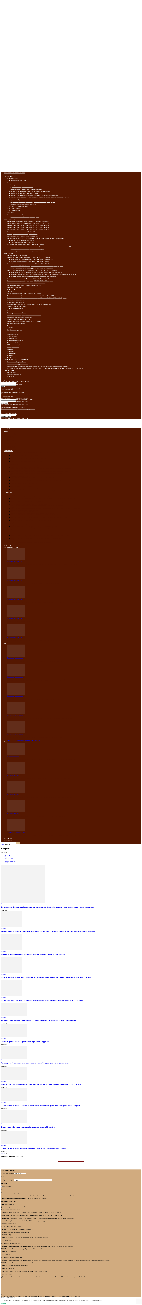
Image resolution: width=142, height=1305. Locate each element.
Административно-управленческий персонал (22, 187)
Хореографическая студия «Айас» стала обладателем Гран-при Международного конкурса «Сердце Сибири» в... (41, 1105)
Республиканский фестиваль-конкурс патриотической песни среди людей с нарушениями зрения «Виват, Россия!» (43, 498)
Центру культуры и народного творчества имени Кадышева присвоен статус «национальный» (41, 759)
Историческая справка (12, 178)
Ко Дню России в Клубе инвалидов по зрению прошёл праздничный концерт (34, 699)
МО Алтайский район (12, 332)
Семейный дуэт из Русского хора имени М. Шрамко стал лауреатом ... (26, 1042)
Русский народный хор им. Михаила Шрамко (23, 457)
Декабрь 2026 (11, 544)
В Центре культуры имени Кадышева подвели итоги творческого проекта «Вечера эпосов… (40, 797)
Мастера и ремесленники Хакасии (17, 359)
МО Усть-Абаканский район (14, 345)
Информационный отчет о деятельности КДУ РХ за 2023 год (22, 236)
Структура (9, 182)
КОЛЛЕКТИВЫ (8, 451)
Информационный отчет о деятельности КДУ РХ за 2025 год (22, 231)
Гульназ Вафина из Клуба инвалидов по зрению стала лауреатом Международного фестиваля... (35, 1148)
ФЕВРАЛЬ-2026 (11, 434)
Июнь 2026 (10, 523)
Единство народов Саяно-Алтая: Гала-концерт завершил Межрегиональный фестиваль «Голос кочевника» (45, 602)
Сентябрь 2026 (11, 533)
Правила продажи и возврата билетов (16, 313)
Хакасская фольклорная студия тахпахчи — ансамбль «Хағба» (28, 462)
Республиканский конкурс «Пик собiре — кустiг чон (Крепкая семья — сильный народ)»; (36, 538)
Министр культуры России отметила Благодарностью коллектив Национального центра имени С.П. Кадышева (41, 1084)
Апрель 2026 (10, 507)
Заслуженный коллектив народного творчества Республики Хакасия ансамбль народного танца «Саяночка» (41, 468)
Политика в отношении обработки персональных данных (25, 217)
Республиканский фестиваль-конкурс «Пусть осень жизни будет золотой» (31, 542)
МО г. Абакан (10, 351)
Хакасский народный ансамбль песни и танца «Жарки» (26, 467)
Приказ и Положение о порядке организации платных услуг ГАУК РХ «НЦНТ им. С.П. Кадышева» (32, 270)
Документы (8, 253)
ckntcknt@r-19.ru (9, 1204)
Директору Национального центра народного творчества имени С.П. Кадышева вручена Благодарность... (39, 1020)
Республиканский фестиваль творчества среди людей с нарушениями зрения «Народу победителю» (39, 517)
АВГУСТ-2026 (11, 443)
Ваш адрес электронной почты (24, 399)
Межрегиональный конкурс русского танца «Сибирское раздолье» (29, 504)
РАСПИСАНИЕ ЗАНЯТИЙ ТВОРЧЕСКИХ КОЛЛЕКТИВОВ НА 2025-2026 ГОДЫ (31, 452)
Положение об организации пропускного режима (19, 317)
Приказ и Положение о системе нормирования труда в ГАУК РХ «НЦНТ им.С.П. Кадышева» (30, 263)
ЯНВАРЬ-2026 (11, 433)
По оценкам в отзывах (10, 861)
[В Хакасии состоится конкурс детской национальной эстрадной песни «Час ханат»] (16, 811)
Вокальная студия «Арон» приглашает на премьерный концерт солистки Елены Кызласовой (40, 583)
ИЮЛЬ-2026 (10, 442)
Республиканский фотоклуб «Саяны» (21, 486)
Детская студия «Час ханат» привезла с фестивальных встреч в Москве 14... (28, 1127)
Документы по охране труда (14, 287)
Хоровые (9, 454)
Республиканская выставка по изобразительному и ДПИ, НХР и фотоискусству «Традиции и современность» (41, 535)
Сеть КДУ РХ (8, 328)
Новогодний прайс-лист (17, 308)
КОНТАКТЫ (7, 545)
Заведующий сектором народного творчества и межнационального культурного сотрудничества (34, 195)
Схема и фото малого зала (13, 210)
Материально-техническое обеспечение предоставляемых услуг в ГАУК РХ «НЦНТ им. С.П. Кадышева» (33, 295)
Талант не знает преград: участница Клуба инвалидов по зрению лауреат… (34, 661)
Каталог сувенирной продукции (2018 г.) (17, 364)
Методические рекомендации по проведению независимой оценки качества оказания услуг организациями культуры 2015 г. (41, 246)
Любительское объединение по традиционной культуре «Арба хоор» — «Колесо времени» (36, 488)
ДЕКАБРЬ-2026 (11, 449)
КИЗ (5, 643)
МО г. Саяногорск (11, 353)
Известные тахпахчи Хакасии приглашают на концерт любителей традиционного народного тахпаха (43, 835)
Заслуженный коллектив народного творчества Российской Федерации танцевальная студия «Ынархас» (40, 471)
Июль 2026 (10, 529)
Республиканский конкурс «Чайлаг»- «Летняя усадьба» (26, 525)
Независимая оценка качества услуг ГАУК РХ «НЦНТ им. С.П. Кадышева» (25, 244)
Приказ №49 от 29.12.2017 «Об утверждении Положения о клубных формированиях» (32, 259)
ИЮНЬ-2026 (10, 440)
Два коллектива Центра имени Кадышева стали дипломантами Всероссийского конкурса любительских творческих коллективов (47, 907)
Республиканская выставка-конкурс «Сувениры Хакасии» (27, 501)
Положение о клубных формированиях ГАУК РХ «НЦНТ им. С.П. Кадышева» (30, 261)
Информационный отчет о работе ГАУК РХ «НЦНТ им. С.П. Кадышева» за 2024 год (28, 227)
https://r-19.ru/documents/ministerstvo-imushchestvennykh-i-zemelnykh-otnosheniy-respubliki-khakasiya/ (59, 1277)
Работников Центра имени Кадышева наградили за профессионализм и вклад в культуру (33, 954)
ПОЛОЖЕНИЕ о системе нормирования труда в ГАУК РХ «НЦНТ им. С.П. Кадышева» (32, 268)
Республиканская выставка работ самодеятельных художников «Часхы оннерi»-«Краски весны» (38, 505)
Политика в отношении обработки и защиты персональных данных (24, 285)
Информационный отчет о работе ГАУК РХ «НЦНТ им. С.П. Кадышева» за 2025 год (28, 225)
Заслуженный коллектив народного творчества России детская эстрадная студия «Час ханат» (37, 473)
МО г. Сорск (10, 355)
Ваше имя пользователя (22, 383)
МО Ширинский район (13, 347)
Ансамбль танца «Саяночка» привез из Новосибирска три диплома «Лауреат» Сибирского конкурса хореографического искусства (48, 931)
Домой (2, 844)
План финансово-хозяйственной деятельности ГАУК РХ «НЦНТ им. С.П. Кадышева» (28, 221)
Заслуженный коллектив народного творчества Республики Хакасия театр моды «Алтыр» (36, 480)
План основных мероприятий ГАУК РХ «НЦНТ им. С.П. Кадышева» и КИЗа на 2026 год (29, 223)
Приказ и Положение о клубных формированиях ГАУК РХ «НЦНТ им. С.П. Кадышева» (29, 257)
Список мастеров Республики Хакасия (16, 362)
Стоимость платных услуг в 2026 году (16, 306)
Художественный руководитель (18, 199)
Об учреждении (10, 176)
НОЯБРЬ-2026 (11, 448)
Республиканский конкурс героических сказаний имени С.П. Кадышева (31, 520)
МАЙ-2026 (10, 439)
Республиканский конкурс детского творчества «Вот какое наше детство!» (31, 522)
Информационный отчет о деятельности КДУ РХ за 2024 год (22, 234)
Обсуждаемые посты (10, 857)
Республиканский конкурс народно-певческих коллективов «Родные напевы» (32, 513)
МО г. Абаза (10, 349)
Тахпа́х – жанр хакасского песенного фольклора (22, 242)
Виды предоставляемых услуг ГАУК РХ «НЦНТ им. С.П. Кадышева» (24, 293)
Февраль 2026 (11, 495)
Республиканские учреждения (14, 330)
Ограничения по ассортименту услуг (16, 300)
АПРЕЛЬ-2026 (11, 437)
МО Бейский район (12, 336)
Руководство (14, 185)
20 (4, 1153)
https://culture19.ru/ (17, 1257)
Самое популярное (9, 858)
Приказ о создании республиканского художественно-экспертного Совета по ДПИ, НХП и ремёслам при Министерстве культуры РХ (44, 274)
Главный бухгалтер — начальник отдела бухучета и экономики (26, 189)
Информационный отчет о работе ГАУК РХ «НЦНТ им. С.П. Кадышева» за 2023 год (28, 229)
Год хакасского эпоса (13, 756)
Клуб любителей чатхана (18, 489)
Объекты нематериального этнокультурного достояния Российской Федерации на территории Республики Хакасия (35, 238)
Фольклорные (11, 459)
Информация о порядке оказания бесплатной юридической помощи (24, 321)
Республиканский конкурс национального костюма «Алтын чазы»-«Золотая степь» (34, 526)
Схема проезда (10, 212)
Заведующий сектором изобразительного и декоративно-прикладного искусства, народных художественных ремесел (40, 197)
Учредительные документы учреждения (17, 255)
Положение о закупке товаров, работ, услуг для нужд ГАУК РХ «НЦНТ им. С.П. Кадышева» (30, 281)
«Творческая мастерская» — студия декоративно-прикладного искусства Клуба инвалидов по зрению (39, 491)
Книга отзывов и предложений (15, 214)
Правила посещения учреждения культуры (17, 310)
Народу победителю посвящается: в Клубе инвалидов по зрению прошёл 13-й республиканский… (42, 737)
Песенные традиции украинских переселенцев (22, 240)
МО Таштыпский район (13, 342)
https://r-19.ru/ (16, 1243)
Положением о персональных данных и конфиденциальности (18, 393)
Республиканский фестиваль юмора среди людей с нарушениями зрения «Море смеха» (35, 514)
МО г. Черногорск (11, 357)
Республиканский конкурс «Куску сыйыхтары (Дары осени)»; (28, 536)
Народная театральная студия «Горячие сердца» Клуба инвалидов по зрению (32, 477)
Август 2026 (10, 532)
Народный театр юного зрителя (19, 476)
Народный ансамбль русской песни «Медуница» (24, 455)
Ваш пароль (19, 384)
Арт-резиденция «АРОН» (11, 547)
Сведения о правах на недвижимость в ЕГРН (18, 319)
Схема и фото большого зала (14, 208)
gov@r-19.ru (8, 1240)
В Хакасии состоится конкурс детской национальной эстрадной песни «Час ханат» (36, 816)
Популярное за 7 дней (10, 859)
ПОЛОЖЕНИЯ (8, 492)
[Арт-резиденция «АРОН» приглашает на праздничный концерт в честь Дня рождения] (16, 636)
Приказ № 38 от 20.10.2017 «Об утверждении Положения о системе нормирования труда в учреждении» (37, 266)
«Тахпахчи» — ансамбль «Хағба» (16, 832)
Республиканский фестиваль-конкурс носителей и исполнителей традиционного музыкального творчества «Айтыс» (43, 519)
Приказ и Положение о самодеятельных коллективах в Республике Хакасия (26, 283)
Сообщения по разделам (7, 1180)
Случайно (7, 862)
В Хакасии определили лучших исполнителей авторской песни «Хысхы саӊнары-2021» (38, 778)
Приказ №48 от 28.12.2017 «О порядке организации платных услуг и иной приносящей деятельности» (36, 272)
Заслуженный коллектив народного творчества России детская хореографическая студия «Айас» (38, 465)
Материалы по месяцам (7, 1173)
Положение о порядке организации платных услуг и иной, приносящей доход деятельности (33, 276)
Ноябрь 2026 (10, 541)
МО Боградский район (12, 338)
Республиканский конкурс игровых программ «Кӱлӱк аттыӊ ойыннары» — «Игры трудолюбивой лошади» (41, 502)
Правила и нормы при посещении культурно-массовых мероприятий (24, 315)
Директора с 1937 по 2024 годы (18, 180)
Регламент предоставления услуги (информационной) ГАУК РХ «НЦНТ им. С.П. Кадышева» (30, 278)
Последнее (7, 855)
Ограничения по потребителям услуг (16, 302)
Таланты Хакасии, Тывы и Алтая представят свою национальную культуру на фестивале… (40, 621)
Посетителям (9, 289)
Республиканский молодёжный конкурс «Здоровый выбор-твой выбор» (31, 496)
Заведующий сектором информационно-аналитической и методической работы (30, 191)
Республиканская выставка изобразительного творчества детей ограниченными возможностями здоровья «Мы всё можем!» (45, 508)
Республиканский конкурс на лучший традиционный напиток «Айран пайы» (32, 528)
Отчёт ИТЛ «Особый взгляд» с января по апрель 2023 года (23, 740)
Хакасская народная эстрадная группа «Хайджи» (24, 483)
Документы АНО (11, 372)
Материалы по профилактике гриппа (16, 325)
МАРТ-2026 (10, 436)
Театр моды (10, 479)
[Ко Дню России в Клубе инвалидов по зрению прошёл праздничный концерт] (16, 694)
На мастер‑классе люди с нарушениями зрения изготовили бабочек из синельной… (37, 680)
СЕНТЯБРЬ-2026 (12, 445)
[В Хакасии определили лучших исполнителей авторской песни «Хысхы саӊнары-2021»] (16, 773)
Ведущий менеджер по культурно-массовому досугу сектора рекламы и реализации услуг (33, 202)
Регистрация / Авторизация (14, 173)
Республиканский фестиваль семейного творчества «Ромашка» (28, 531)
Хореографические (12, 464)
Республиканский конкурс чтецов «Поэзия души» (25, 511)
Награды (3, 904)
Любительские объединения (15, 485)
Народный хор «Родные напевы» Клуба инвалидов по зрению (28, 458)
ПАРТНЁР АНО (9, 370)
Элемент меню (8, 838)
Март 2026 (10, 499)
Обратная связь (11, 291)
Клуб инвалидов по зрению (15, 658)
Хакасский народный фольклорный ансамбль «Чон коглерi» (27, 461)
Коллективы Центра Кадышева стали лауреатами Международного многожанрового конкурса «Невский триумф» (42, 1000)
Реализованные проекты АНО (14, 374)
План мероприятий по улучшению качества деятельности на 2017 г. (27, 251)
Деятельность (9, 219)
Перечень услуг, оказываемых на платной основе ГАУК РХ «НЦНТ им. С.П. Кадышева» (29, 304)
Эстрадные (10, 482)
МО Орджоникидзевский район (15, 340)
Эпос (5, 742)
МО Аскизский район (12, 334)
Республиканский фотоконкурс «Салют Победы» (24, 510)
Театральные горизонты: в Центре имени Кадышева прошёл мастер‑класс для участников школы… (43, 564)
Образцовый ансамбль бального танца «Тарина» (24, 470)
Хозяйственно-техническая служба (19, 206)
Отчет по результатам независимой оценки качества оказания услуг (27, 249)
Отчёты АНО (10, 376)
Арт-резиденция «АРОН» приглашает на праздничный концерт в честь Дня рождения (38, 640)
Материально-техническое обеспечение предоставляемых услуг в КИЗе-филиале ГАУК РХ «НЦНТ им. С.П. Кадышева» (36, 298)
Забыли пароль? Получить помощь (10, 388)
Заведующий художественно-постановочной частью (23, 204)
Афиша (6, 431)
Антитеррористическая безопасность (16, 323)
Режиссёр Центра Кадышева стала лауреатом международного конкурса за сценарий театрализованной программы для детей (46, 977)
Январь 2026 (10, 494)
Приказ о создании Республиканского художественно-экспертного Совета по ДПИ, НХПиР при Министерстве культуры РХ (38, 366)
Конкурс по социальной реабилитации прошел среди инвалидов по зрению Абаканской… (39, 718)
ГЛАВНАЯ (7, 428)
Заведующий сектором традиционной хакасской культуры (25, 193)
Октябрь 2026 (11, 539)
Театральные (10, 474)
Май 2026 (10, 516)
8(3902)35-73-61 (11, 1201)
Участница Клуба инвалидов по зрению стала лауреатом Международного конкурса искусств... (35, 1063)
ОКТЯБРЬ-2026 (11, 446)
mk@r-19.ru (8, 1254)
